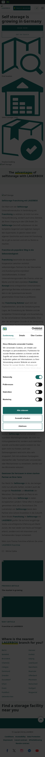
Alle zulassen (22, 410)
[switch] (38, 384)
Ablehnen (22, 426)
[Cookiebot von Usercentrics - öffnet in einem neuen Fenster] (32, 328)
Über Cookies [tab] (36, 335)
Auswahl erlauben (22, 418)
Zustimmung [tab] (8, 335)
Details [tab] (22, 335)
